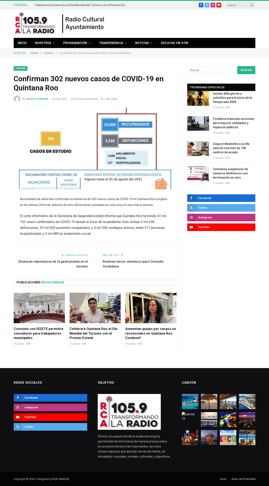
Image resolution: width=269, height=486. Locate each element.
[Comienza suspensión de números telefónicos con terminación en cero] (198, 174)
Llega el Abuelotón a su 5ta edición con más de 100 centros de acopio (231, 148)
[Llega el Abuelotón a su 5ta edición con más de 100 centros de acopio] (198, 148)
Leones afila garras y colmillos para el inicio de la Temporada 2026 (232, 98)
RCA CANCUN (60, 479)
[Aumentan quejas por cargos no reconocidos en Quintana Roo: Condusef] (151, 308)
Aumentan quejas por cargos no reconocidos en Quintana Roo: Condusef (150, 333)
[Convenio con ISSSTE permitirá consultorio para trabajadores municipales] (39, 308)
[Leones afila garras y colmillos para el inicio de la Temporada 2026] (198, 98)
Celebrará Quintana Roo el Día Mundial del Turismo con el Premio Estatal (82, 5)
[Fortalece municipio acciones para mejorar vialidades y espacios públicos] (198, 123)
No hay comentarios (86, 98)
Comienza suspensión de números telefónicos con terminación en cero (230, 173)
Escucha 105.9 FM (174, 43)
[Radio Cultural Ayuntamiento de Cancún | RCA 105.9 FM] (83, 24)
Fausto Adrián (37, 98)
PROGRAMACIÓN (75, 43)
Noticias (142, 43)
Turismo (20, 68)
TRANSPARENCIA (111, 43)
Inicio (22, 43)
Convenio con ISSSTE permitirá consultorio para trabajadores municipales (38, 333)
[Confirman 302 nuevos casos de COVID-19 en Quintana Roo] (95, 148)
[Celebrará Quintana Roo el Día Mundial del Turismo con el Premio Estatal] (95, 308)
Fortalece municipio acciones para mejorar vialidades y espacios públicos (233, 123)
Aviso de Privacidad (243, 479)
